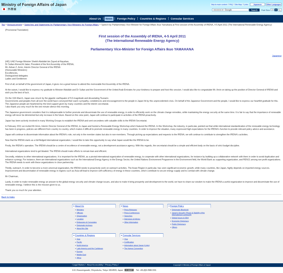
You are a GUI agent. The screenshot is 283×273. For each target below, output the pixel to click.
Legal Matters (79, 265)
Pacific (79, 242)
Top (3, 24)
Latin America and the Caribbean (90, 249)
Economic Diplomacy (180, 221)
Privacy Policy (111, 265)
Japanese (257, 5)
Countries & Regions (153, 18)
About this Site (82, 229)
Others (174, 227)
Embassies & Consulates (87, 222)
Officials (80, 213)
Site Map (238, 5)
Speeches (128, 216)
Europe (80, 252)
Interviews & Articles (132, 219)
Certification (129, 242)
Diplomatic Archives (84, 225)
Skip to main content (219, 5)
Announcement (14, 24)
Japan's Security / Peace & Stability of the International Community (188, 214)
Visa (126, 239)
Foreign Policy (126, 18)
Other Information (131, 222)
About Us (95, 18)
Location (80, 219)
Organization (82, 216)
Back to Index (8, 197)
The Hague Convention (133, 249)
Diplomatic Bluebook (180, 210)
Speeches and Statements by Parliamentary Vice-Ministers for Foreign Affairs (61, 24)
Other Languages (273, 5)
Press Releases (130, 210)
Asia (78, 239)
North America (82, 245)
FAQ (231, 5)
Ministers (80, 210)
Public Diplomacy (179, 224)
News (109, 18)
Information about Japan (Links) (137, 245)
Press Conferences (132, 213)
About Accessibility (95, 265)
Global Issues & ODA (180, 218)
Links (246, 5)
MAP (130, 270)
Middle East (81, 255)
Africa (79, 258)
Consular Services (182, 18)
